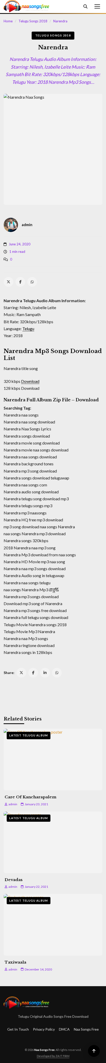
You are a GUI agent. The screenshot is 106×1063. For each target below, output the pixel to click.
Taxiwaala (15, 962)
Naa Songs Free (86, 1029)
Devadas (14, 879)
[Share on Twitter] (21, 673)
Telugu (28, 328)
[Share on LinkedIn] (45, 673)
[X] (8, 282)
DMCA (64, 1029)
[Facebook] (20, 282)
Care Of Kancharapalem (30, 796)
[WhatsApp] (32, 282)
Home (8, 21)
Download (30, 381)
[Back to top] (94, 1051)
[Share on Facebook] (33, 673)
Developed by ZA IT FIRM (53, 1056)
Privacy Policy (44, 1029)
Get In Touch (18, 1029)
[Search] (85, 6)
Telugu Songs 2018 (33, 21)
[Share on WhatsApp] (57, 673)
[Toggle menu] (97, 6)
